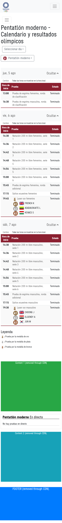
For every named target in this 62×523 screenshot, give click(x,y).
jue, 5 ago (9, 73)
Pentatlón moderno (18, 58)
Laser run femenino (26, 199)
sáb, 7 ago (9, 224)
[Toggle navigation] (54, 6)
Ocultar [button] (51, 73)
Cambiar (6, 81)
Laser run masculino (26, 308)
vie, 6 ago (9, 115)
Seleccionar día (13, 49)
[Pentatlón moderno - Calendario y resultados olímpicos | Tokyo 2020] (6, 6)
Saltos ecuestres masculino (25, 303)
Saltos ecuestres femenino (24, 194)
